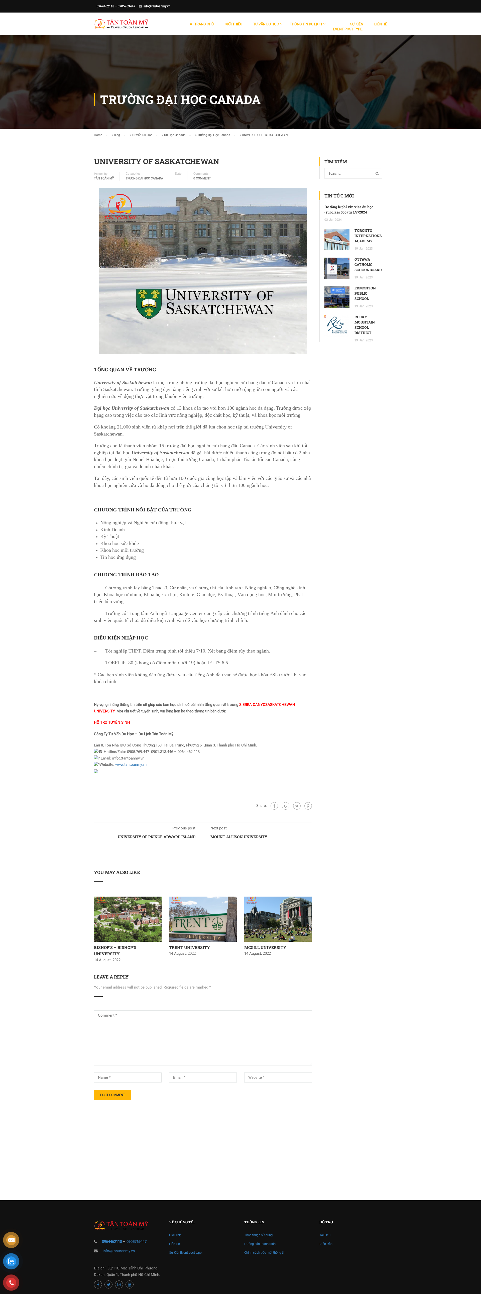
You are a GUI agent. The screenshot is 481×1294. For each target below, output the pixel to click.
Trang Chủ (204, 24)
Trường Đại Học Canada (213, 135)
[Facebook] (274, 806)
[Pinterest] (308, 806)
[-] (121, 26)
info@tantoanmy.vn (157, 6)
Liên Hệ (380, 24)
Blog (117, 135)
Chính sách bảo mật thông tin (264, 1252)
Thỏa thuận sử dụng (258, 1235)
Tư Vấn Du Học (142, 135)
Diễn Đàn (325, 1244)
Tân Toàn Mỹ (104, 178)
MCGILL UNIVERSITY (265, 947)
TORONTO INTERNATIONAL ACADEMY (369, 235)
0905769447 (126, 6)
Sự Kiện (348, 26)
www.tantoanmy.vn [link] (131, 764)
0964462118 (105, 6)
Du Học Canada (175, 135)
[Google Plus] (285, 806)
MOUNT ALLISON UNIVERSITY (238, 836)
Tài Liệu (324, 1235)
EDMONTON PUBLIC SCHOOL (365, 293)
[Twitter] (297, 806)
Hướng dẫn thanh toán (260, 1244)
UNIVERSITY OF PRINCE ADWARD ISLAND (156, 836)
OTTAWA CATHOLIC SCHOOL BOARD (368, 264)
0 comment (202, 178)
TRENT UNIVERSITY (189, 947)
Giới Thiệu (233, 24)
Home (98, 135)
